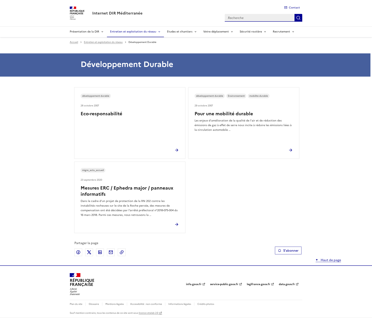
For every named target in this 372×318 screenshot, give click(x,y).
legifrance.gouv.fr (258, 284)
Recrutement (281, 32)
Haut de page (330, 260)
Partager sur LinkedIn (100, 252)
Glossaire (94, 304)
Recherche (298, 18)
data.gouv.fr (287, 284)
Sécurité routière (251, 32)
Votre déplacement (216, 32)
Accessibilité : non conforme (146, 304)
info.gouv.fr (194, 284)
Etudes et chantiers (179, 32)
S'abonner (290, 250)
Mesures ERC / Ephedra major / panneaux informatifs (127, 191)
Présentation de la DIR (84, 32)
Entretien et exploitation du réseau (133, 32)
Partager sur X (89, 252)
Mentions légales (114, 304)
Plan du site (76, 304)
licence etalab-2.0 (148, 313)
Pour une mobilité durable (224, 113)
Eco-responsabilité (101, 113)
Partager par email (111, 252)
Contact (294, 8)
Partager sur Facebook (78, 252)
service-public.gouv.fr (224, 284)
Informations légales (179, 304)
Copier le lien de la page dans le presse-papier (122, 252)
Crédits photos (205, 304)
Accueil (74, 42)
